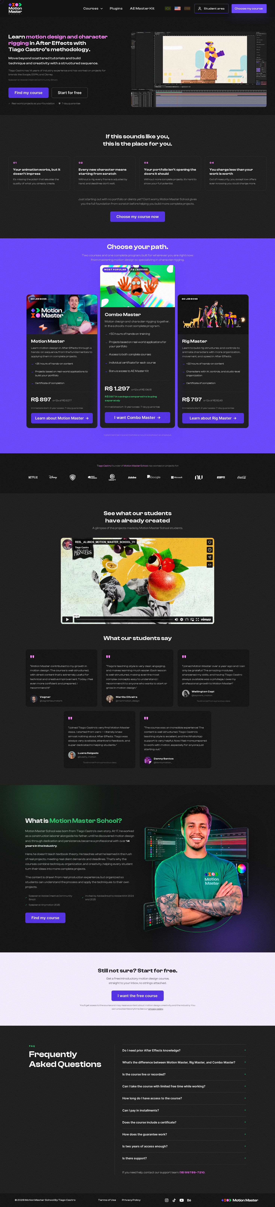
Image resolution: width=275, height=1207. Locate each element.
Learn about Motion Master (62, 418)
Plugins (116, 8)
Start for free (70, 92)
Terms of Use (107, 1200)
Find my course (28, 92)
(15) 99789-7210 (192, 1172)
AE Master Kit (142, 8)
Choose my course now (137, 216)
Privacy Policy (131, 1200)
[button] (93, 8)
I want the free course (138, 996)
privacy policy (155, 1009)
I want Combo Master (137, 417)
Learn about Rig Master (213, 418)
